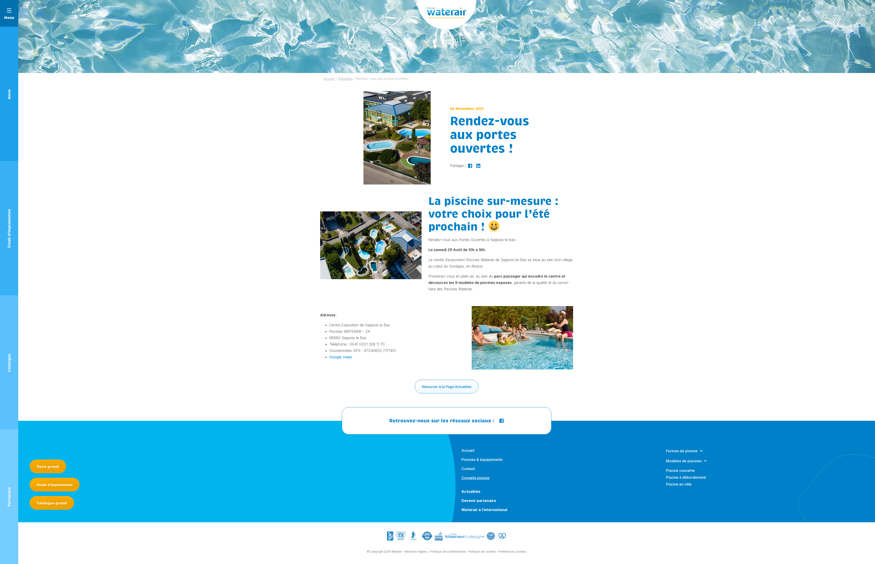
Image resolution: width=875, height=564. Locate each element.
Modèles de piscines (684, 461)
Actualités (345, 79)
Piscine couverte (680, 470)
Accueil (329, 79)
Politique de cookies (482, 551)
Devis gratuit (48, 466)
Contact (468, 468)
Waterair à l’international (484, 509)
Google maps (340, 357)
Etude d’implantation (54, 485)
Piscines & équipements (481, 459)
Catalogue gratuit (52, 503)
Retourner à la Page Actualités (446, 387)
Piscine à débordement (686, 477)
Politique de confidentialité (448, 551)
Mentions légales (415, 551)
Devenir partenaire (478, 500)
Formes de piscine (681, 451)
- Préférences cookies (511, 551)
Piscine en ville (679, 484)
